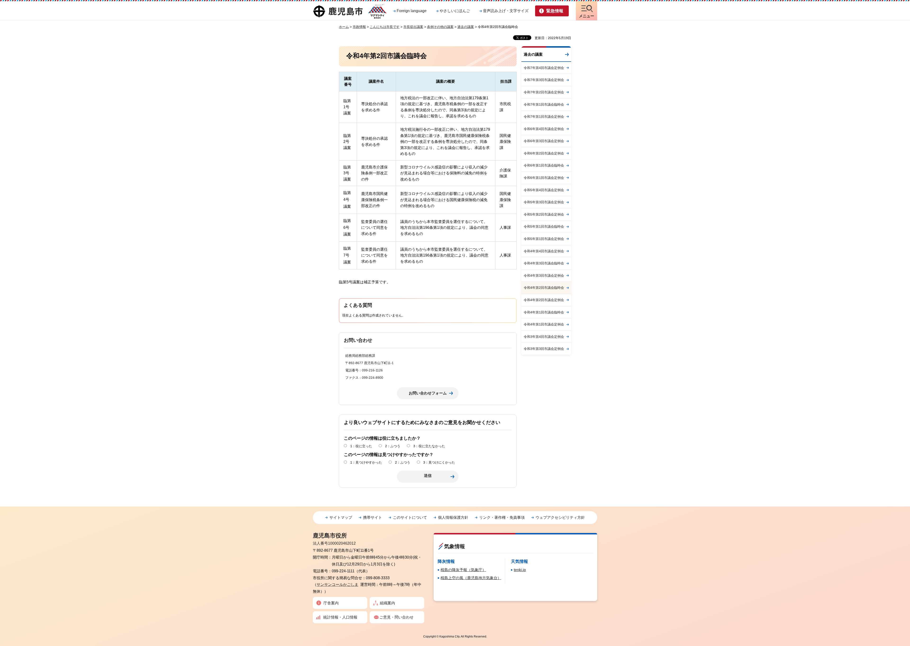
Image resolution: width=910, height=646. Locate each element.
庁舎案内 (331, 603)
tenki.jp (520, 570)
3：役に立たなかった (429, 446)
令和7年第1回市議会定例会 (544, 116)
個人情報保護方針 (453, 517)
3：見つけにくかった (439, 462)
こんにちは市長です (385, 27)
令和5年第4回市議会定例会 (544, 190)
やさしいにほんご (455, 11)
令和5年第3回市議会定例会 (544, 202)
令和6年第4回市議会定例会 (544, 129)
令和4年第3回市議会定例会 (544, 275)
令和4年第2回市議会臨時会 (544, 287)
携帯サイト (372, 517)
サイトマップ (340, 517)
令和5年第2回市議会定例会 (544, 214)
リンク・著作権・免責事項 (502, 517)
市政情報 (359, 27)
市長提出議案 (413, 27)
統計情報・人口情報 (340, 617)
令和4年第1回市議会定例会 (544, 324)
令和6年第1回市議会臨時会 (544, 165)
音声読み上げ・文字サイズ (505, 11)
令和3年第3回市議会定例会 (544, 349)
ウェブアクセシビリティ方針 (560, 517)
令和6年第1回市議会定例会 (544, 178)
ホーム (344, 27)
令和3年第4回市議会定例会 (544, 337)
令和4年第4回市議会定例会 (544, 251)
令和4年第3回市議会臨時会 (544, 263)
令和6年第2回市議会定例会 (544, 153)
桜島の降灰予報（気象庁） (463, 570)
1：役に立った (361, 446)
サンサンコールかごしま (337, 585)
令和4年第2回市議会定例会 (544, 300)
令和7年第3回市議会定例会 (544, 80)
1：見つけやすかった (366, 462)
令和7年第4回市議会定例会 (544, 68)
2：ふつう (392, 446)
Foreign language (412, 11)
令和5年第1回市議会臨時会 (544, 226)
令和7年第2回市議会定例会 (544, 92)
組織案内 (387, 603)
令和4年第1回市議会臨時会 (544, 312)
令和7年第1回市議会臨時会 (544, 104)
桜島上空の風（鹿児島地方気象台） (471, 578)
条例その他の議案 (440, 27)
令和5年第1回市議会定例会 (544, 239)
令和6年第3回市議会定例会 (544, 141)
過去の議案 (465, 27)
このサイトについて (410, 517)
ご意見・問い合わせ (396, 617)
